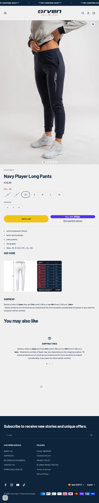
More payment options (72, 221)
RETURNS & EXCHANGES (14, 460)
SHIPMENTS (9, 456)
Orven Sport (9, 170)
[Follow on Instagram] (11, 485)
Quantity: (8, 202)
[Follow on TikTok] (24, 485)
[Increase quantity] (18, 207)
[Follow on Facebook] (5, 485)
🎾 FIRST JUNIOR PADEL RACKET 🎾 (44, 3)
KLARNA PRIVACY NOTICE (48, 465)
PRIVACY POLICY (43, 460)
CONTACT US (9, 465)
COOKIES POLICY (44, 456)
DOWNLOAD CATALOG (13, 469)
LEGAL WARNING (44, 451)
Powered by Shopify (27, 494)
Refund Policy (42, 474)
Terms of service (44, 469)
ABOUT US (8, 451)
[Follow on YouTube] (17, 485)
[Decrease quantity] (7, 207)
